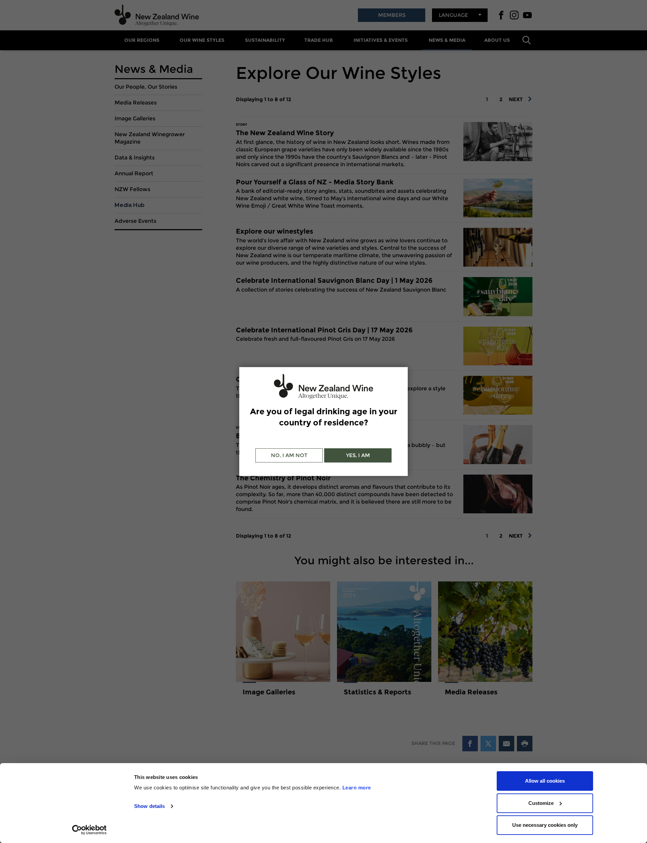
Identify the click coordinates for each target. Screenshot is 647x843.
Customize (541, 803)
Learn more (356, 787)
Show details (149, 806)
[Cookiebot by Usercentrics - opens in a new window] (89, 830)
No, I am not (289, 455)
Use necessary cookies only (545, 825)
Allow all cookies (545, 781)
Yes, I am (358, 455)
